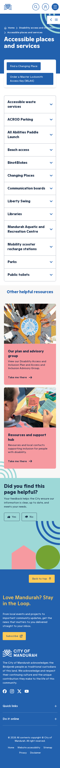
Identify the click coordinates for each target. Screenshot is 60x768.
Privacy (23, 753)
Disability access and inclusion (36, 28)
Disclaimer (35, 753)
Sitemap (48, 747)
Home (11, 28)
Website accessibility (29, 747)
